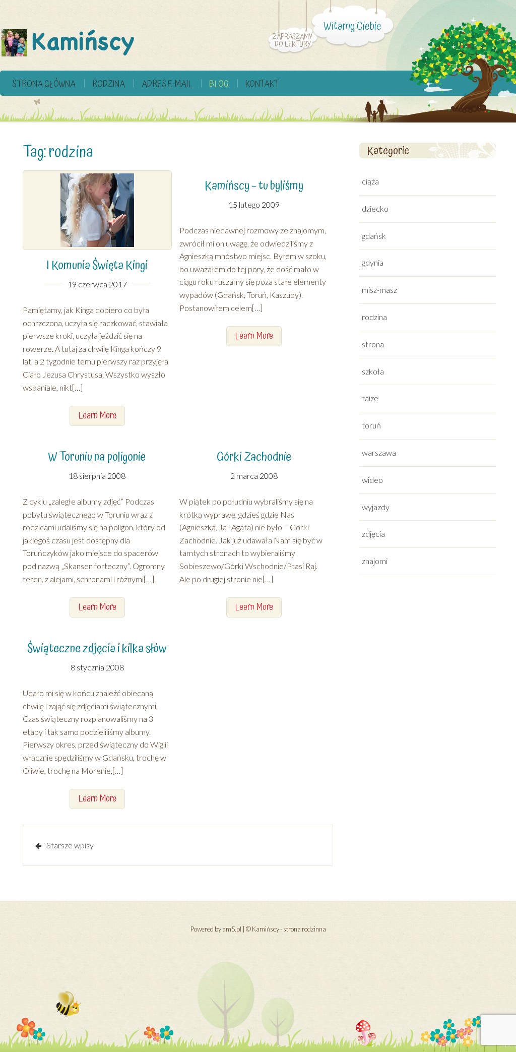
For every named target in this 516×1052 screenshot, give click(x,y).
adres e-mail (167, 84)
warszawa (379, 452)
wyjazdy (376, 507)
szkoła (373, 371)
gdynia (372, 262)
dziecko (375, 208)
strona (373, 344)
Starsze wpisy (70, 845)
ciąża (370, 181)
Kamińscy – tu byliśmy (254, 186)
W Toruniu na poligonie (97, 457)
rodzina (108, 84)
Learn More (97, 415)
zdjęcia (373, 533)
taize (370, 398)
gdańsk (374, 235)
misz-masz (379, 289)
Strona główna (44, 84)
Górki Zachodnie (254, 457)
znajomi (375, 561)
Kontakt (262, 84)
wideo (372, 479)
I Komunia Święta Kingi (97, 265)
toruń (371, 425)
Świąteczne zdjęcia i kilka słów (97, 648)
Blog (219, 84)
